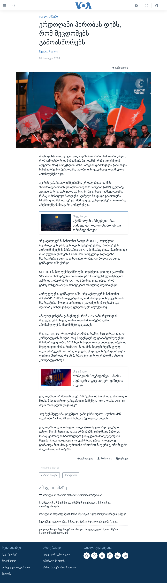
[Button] (120, 68)
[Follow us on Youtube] (102, 556)
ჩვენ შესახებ (9, 554)
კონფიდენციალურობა (16, 567)
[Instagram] (146, 5)
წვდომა (6, 574)
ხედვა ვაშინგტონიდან (56, 554)
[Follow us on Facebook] (87, 556)
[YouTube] (136, 5)
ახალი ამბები (48, 16)
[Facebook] (157, 5)
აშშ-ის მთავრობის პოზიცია (59, 567)
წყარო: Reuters (48, 51)
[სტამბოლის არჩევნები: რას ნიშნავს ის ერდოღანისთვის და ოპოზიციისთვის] (56, 222)
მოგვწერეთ (9, 560)
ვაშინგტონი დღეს (54, 560)
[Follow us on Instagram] (110, 556)
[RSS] (117, 556)
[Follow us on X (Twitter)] (94, 556)
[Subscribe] (125, 556)
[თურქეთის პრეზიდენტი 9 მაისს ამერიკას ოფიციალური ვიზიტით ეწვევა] (56, 377)
